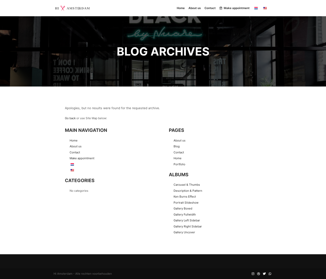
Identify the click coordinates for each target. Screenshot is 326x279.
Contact (75, 152)
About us (76, 146)
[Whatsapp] (270, 273)
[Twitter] (264, 273)
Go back (70, 118)
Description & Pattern (188, 190)
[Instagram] (253, 273)
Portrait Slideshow (186, 202)
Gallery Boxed (183, 208)
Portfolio (179, 164)
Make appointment (82, 158)
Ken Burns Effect (185, 196)
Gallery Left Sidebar (187, 220)
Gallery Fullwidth (185, 214)
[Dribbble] (258, 273)
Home (74, 140)
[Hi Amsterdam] (72, 8)
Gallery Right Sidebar (188, 226)
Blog (177, 146)
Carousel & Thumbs (187, 184)
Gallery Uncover (184, 232)
